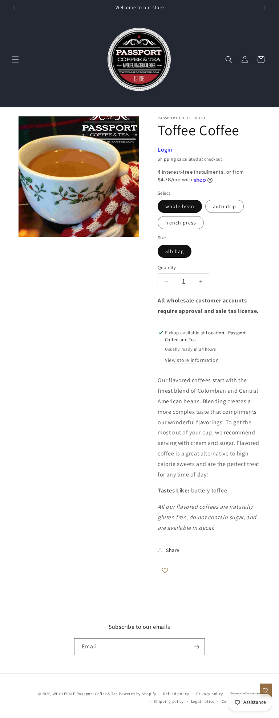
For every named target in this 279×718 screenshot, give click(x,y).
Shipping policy (169, 701)
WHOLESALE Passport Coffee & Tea (86, 693)
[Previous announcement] (14, 8)
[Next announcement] (265, 8)
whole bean (179, 206)
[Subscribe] (197, 646)
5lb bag (174, 251)
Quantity (167, 267)
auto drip (224, 206)
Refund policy (176, 693)
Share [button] (172, 550)
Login (165, 149)
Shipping (167, 159)
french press (180, 222)
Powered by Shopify (137, 693)
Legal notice (202, 701)
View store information (192, 360)
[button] (15, 59)
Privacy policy (209, 693)
